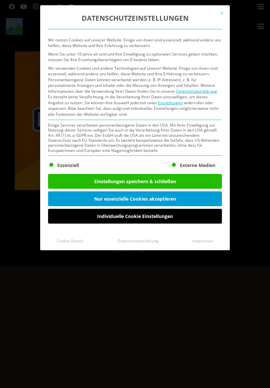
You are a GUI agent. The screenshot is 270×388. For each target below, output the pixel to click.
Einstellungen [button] (170, 103)
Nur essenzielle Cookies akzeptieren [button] (135, 199)
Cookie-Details (70, 241)
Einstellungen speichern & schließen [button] (135, 181)
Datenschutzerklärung (196, 91)
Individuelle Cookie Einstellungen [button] (135, 216)
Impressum (202, 241)
